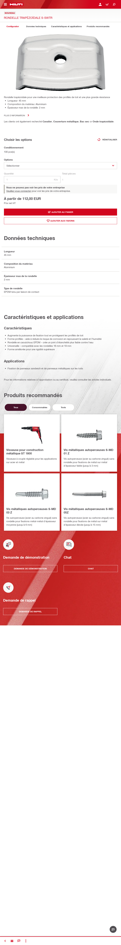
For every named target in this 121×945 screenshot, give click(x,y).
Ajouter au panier (62, 212)
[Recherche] (114, 4)
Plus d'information (14, 115)
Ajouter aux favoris (62, 220)
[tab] (13, 26)
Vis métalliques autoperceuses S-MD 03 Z (31, 510)
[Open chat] (113, 929)
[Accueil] (16, 4)
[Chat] (18, 940)
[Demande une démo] (12, 940)
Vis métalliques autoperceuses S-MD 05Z (88, 510)
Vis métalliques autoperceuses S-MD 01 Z (88, 451)
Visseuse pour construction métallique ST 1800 (24, 451)
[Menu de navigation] (5, 4)
